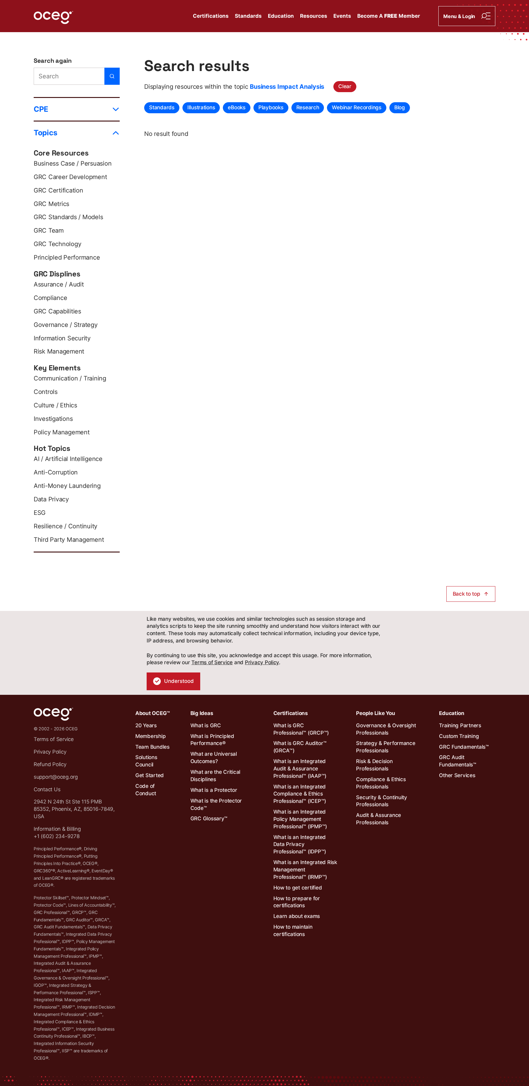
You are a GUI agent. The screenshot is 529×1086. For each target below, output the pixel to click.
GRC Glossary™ (209, 818)
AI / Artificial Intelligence (68, 458)
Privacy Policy (262, 662)
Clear (344, 86)
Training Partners (460, 725)
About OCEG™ (152, 713)
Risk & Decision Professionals (374, 765)
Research (307, 107)
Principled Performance (67, 257)
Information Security (62, 338)
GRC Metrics (51, 204)
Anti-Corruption (56, 472)
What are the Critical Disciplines (215, 775)
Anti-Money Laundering (67, 485)
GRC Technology (57, 244)
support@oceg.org (56, 777)
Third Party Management (69, 539)
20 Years (146, 725)
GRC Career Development (70, 177)
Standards (248, 16)
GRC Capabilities (57, 311)
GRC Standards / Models (68, 217)
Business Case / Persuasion (72, 163)
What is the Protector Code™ (216, 804)
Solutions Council (146, 761)
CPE (41, 109)
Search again (53, 61)
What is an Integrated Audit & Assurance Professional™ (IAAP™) (300, 768)
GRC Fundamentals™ (464, 747)
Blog (399, 107)
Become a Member (388, 16)
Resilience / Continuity (65, 526)
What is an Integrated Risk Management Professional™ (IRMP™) (305, 869)
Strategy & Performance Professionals (385, 747)
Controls (46, 391)
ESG (40, 512)
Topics (45, 132)
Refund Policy (50, 764)
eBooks (236, 107)
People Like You (375, 713)
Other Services (457, 775)
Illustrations (201, 107)
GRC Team (49, 230)
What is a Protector (213, 790)
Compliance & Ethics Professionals (381, 783)
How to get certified (297, 888)
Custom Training (459, 736)
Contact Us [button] (47, 789)
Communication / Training (70, 378)
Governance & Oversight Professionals (386, 729)
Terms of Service (212, 662)
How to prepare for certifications (296, 902)
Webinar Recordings (356, 107)
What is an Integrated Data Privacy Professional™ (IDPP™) (299, 844)
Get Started (149, 775)
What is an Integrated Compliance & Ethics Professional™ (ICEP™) (299, 794)
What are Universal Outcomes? (213, 757)
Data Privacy (51, 499)
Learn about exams (296, 916)
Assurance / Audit (59, 284)
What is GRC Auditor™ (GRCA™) (300, 747)
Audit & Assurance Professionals (378, 819)
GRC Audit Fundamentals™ (457, 761)
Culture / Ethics (55, 405)
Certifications (211, 16)
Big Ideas (201, 713)
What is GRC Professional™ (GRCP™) (301, 729)
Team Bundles (152, 747)
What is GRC (205, 725)
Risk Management (59, 351)
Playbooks (270, 107)
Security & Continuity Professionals (381, 801)
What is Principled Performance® (212, 740)
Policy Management (62, 432)
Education (281, 16)
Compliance (50, 297)
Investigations (53, 418)
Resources (313, 16)
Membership (150, 736)
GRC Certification (58, 190)
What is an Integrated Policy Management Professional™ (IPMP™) (300, 819)
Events (342, 16)
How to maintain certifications (293, 930)
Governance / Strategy (66, 324)
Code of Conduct (145, 789)
